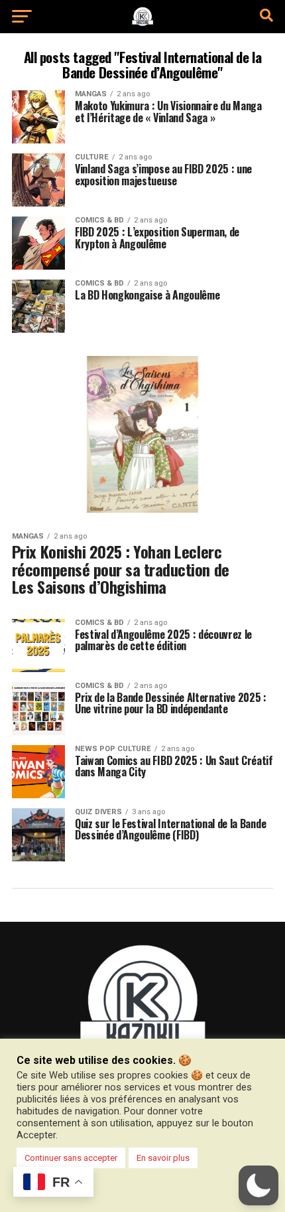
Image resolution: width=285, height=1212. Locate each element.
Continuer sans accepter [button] (71, 1158)
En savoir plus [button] (163, 1158)
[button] (258, 1185)
